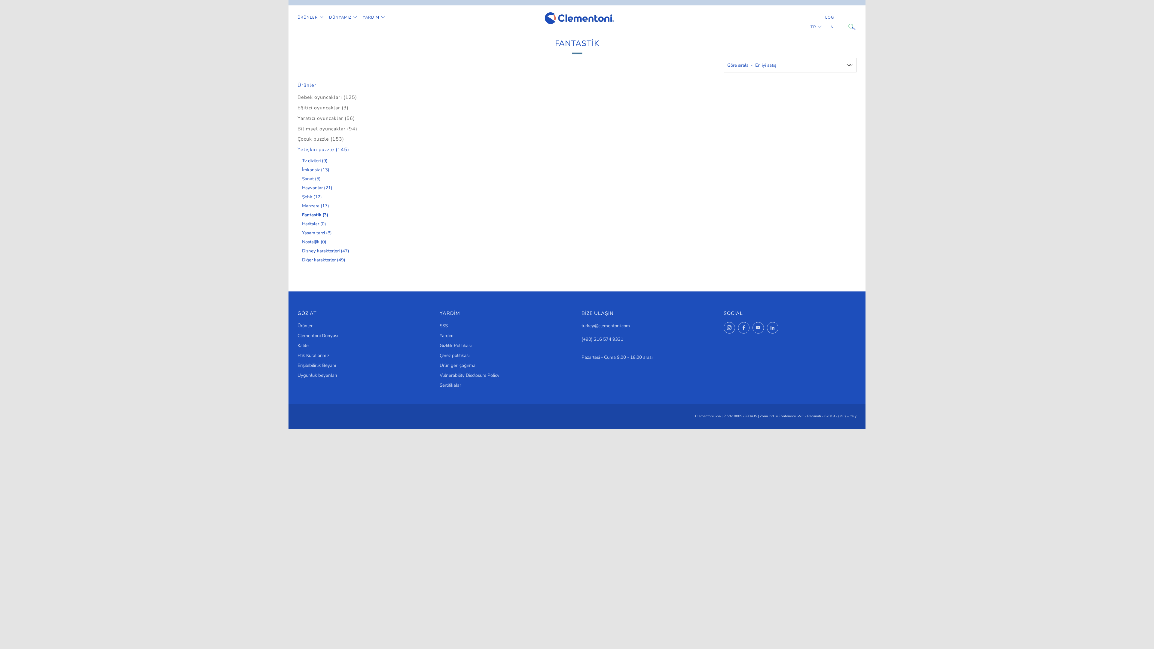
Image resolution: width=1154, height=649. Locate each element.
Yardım (371, 17)
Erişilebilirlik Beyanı (317, 365)
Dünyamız (340, 17)
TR (813, 27)
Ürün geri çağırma (457, 365)
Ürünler (308, 17)
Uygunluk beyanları (317, 375)
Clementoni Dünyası (318, 336)
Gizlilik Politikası (456, 346)
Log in (829, 22)
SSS (444, 326)
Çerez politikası (454, 355)
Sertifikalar (450, 385)
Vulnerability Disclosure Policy (469, 375)
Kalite (303, 346)
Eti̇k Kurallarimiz (313, 355)
